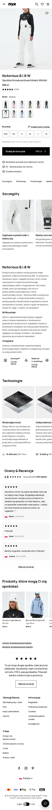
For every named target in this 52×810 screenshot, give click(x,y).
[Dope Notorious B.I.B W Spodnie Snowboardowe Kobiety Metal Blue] (46, 105)
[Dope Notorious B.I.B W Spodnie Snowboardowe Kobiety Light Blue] (22, 114)
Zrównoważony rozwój (13, 743)
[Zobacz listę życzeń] (42, 4)
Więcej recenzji (26, 567)
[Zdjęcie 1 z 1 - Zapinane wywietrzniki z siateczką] (18, 216)
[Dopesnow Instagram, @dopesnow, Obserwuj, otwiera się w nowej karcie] (26, 768)
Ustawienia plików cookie (36, 718)
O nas (5, 748)
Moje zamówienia (11, 711)
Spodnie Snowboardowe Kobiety (17, 647)
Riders (6, 753)
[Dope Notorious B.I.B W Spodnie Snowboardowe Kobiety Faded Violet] (22, 105)
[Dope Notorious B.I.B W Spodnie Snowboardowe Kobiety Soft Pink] (13, 105)
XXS (5, 134)
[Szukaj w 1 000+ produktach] (37, 4)
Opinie (49, 181)
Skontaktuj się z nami (12, 702)
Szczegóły (7, 181)
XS (13, 134)
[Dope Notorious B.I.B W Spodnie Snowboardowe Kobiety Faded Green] (30, 114)
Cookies (32, 711)
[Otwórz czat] (45, 803)
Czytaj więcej (14, 362)
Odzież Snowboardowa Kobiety (17, 643)
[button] (26, 804)
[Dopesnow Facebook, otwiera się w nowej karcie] (19, 768)
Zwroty (6, 716)
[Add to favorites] (47, 13)
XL (46, 134)
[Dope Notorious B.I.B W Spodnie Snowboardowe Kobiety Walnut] (38, 105)
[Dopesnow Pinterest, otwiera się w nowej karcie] (33, 768)
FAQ (5, 707)
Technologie (36, 181)
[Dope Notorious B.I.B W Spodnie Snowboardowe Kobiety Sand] (13, 114)
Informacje (21, 181)
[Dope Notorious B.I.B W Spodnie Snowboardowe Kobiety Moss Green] (30, 105)
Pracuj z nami (9, 757)
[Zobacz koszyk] (48, 4)
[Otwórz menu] (4, 4)
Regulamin (33, 702)
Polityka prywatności (37, 707)
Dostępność (34, 724)
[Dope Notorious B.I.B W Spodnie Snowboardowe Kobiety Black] (5, 105)
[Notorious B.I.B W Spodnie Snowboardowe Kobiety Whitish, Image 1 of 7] (26, 39)
